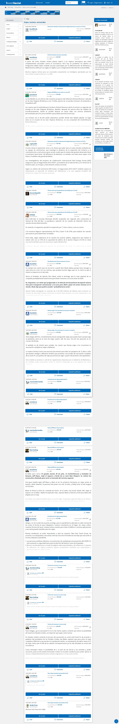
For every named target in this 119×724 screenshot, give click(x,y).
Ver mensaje (43, 602)
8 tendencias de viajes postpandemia (57, 379)
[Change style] (105, 2)
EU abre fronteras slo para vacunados (57, 55)
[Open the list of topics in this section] (20, 24)
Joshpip (32, 215)
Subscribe (79, 30)
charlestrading (35, 568)
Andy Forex (34, 705)
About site (39, 3)
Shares (8, 37)
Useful (47, 3)
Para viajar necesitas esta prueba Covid (58, 673)
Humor (8, 50)
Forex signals (10, 46)
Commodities (10, 33)
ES (111, 3)
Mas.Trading (34, 450)
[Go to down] (116, 721)
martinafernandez (36, 382)
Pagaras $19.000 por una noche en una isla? (59, 92)
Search (111, 7)
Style (108, 3)
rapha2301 (33, 144)
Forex (8, 24)
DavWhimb (33, 29)
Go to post (42, 38)
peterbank (33, 95)
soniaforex (33, 57)
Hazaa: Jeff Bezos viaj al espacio (56, 428)
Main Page (10, 7)
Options (103, 7)
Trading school (10, 54)
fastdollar (33, 264)
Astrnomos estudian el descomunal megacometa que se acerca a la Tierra (66, 26)
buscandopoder (35, 193)
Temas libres (18, 7)
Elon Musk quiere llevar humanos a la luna (59, 261)
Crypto (8, 29)
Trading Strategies (11, 41)
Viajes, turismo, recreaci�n (35, 22)
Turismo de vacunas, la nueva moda (57, 565)
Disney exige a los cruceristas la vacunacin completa (61, 310)
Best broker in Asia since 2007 (108, 155)
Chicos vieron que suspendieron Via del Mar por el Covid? (62, 190)
